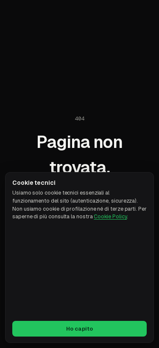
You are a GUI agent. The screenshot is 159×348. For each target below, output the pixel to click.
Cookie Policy (110, 216)
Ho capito (79, 328)
